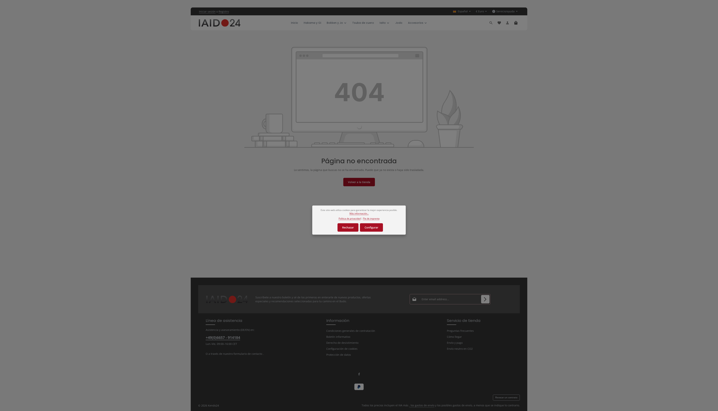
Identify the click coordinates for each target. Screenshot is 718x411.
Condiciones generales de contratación (350, 331)
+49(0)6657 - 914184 (223, 337)
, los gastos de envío (421, 405)
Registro (224, 11)
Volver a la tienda (359, 182)
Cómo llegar (454, 337)
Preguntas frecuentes (460, 331)
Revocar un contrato (506, 397)
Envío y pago (455, 342)
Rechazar (348, 227)
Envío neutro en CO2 (460, 348)
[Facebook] (359, 375)
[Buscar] (491, 23)
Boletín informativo (338, 337)
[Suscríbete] (485, 299)
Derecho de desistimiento (342, 342)
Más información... (359, 213)
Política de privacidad (350, 218)
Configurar (371, 227)
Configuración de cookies (342, 348)
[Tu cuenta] (507, 23)
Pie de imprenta (371, 218)
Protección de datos (338, 354)
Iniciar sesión (207, 11)
